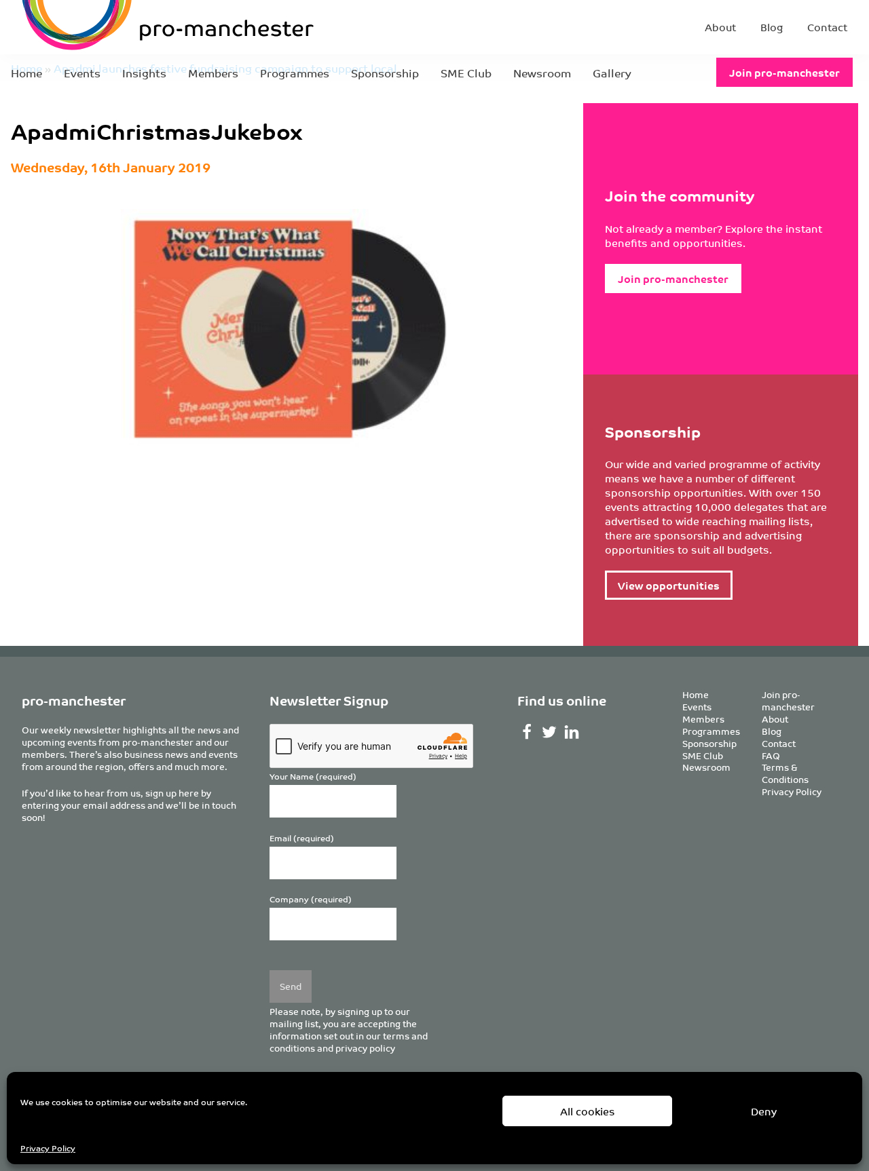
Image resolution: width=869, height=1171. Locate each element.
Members (213, 72)
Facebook (527, 732)
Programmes (294, 72)
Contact (827, 27)
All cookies (587, 1111)
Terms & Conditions (785, 773)
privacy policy (365, 1048)
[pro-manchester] (126, 27)
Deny (764, 1111)
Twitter (549, 732)
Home (26, 72)
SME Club (466, 72)
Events (82, 72)
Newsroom (542, 72)
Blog (771, 27)
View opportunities (669, 585)
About (720, 27)
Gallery (612, 72)
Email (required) (302, 838)
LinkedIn (571, 732)
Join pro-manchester (784, 72)
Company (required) (311, 899)
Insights (144, 72)
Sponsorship (385, 72)
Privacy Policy (47, 1147)
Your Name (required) (313, 776)
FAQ (771, 755)
